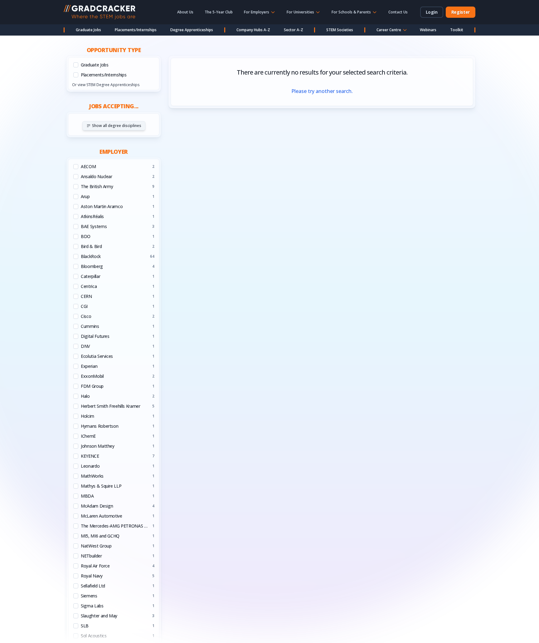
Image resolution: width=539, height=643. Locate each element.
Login (432, 12)
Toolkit (456, 29)
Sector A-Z (293, 29)
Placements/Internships (136, 29)
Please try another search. (322, 91)
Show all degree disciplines (116, 125)
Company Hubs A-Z (253, 29)
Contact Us (398, 12)
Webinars (428, 29)
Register (460, 12)
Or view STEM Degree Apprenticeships (105, 84)
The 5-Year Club (219, 12)
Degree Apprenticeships (191, 29)
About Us (185, 12)
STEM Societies (339, 29)
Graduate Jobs (88, 29)
